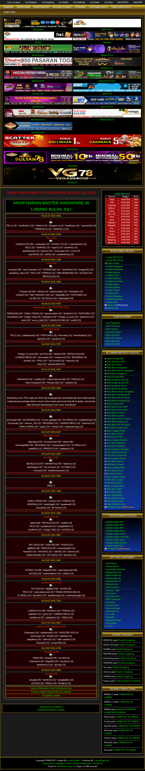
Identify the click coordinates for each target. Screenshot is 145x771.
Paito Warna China (114, 470)
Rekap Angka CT (113, 581)
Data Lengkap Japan (115, 477)
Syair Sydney (112, 329)
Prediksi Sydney (113, 272)
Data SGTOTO (123, 2)
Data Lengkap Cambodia (117, 449)
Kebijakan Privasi (64, 763)
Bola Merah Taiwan (115, 464)
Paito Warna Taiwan (115, 461)
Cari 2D (109, 626)
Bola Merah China (114, 473)
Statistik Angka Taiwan (116, 534)
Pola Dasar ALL (113, 596)
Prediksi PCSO (112, 275)
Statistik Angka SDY (114, 528)
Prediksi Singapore (114, 266)
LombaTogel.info (101, 760)
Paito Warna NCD (114, 489)
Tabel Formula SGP (115, 358)
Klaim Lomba (113, 263)
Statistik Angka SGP (115, 522)
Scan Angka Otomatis (115, 569)
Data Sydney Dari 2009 (116, 407)
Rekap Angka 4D (113, 578)
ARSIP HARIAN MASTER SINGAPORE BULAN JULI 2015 (51, 193)
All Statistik (112, 548)
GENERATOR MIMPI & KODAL (51, 710)
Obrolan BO (112, 308)
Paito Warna (111, 563)
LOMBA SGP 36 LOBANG (126, 717)
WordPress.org (64, 766)
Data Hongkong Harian (116, 386)
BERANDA (8, 7)
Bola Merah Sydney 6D (116, 427)
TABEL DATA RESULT (121, 7)
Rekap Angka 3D (113, 575)
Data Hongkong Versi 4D (117, 380)
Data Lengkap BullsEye (116, 440)
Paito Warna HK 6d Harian (118, 397)
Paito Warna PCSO (114, 434)
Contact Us (98, 763)
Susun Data (111, 623)
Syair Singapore (113, 323)
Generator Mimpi (113, 332)
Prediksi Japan (112, 284)
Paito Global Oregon (115, 498)
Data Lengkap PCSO (115, 431)
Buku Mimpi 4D (113, 344)
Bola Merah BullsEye (115, 446)
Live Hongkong (48, 2)
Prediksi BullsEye (113, 278)
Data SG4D (137, 2)
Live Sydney (63, 2)
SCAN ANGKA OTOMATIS (51, 707)
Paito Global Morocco (116, 504)
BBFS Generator (113, 599)
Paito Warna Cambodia (116, 452)
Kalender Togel (112, 590)
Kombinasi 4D (112, 605)
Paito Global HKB (114, 495)
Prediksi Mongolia (114, 296)
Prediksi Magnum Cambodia (127, 681)
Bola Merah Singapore (116, 373)
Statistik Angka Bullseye (116, 543)
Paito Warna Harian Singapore (120, 370)
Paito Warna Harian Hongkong (120, 391)
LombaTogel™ (74, 760)
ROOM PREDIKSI (41, 7)
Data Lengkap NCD (115, 486)
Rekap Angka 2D (113, 572)
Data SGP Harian (114, 364)
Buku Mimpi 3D (113, 341)
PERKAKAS (80, 7)
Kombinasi (110, 602)
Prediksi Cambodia (114, 281)
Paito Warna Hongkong (116, 388)
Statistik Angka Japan (115, 540)
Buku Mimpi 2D (113, 335)
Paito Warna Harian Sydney (118, 418)
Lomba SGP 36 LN (114, 257)
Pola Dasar (111, 593)
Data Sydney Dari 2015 (116, 410)
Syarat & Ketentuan (82, 763)
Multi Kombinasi (113, 608)
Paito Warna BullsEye (116, 443)
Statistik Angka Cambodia (117, 537)
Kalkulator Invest (113, 620)
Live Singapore (31, 2)
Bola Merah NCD (114, 492)
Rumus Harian (112, 566)
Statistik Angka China (115, 531)
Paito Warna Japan (114, 480)
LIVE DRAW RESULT (99, 7)
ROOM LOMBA (23, 7)
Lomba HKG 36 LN (114, 260)
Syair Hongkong (113, 326)
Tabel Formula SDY (115, 404)
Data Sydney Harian (115, 413)
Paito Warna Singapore (116, 367)
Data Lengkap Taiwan (116, 458)
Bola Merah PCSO (114, 437)
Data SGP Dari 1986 (115, 361)
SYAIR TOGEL (10, 12)
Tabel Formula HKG (115, 377)
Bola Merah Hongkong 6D (118, 400)
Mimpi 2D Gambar (114, 338)
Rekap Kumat (112, 584)
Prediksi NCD (112, 302)
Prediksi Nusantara (114, 299)
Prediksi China (112, 293)
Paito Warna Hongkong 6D (118, 394)
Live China (109, 2)
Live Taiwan (94, 2)
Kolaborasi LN (112, 611)
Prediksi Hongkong (114, 269)
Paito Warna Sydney (115, 416)
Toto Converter (112, 587)
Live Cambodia (79, 2)
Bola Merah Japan (114, 483)
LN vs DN (110, 614)
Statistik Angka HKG (115, 525)
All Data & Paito (114, 507)
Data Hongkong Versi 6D (117, 383)
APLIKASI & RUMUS (62, 7)
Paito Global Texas (114, 501)
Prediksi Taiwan (113, 290)
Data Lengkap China (115, 467)
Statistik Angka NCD (115, 546)
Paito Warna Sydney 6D (117, 421)
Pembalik (110, 617)
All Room (111, 305)
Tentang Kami (48, 763)
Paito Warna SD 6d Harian (118, 424)
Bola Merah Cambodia (116, 455)
